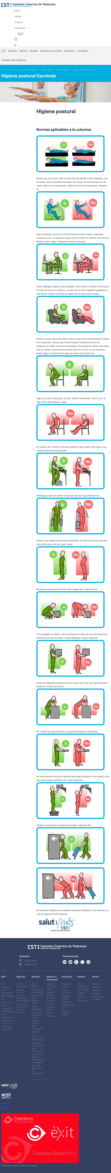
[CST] (28, 5)
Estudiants (67, 984)
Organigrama (7, 993)
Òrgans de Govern (6, 988)
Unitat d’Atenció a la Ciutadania (83, 986)
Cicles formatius (66, 992)
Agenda (18, 16)
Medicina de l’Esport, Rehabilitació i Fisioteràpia (38, 1058)
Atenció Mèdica (35, 985)
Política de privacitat (10, 1165)
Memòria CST (7, 1002)
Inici (3, 70)
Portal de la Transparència (7, 1010)
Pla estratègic (7, 996)
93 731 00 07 (31, 961)
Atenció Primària (20, 991)
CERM (49, 1013)
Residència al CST (68, 1006)
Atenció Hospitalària (21, 985)
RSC (3, 999)
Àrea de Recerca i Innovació (51, 995)
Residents (66, 1002)
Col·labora (82, 51)
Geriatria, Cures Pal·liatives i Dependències (38, 1036)
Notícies (17, 11)
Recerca (50, 1001)
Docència (69, 51)
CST (3, 51)
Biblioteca (51, 1016)
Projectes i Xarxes (52, 1008)
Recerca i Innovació (51, 51)
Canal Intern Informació (7, 1028)
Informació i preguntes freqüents (23, 70)
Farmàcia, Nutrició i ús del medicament (37, 1069)
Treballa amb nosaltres (13, 60)
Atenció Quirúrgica (36, 1008)
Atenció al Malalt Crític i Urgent (38, 1015)
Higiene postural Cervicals (84, 70)
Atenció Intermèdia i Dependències (23, 998)
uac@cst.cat (31, 964)
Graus (64, 987)
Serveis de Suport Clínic (38, 1044)
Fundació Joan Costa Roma (52, 986)
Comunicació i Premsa (7, 1022)
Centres (12, 51)
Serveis (23, 51)
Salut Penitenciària (38, 1050)
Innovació (51, 1004)
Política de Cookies (29, 1165)
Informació (46, 70)
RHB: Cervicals (62, 70)
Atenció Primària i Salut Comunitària (37, 1025)
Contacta (96, 993)
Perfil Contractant (6, 1016)
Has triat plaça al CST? (66, 1013)
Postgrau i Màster (66, 997)
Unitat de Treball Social (81, 995)
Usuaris (34, 51)
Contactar (19, 22)
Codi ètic (5, 1006)
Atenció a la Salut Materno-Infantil (37, 999)
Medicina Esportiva (20, 1011)
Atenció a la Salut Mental (22, 1005)
